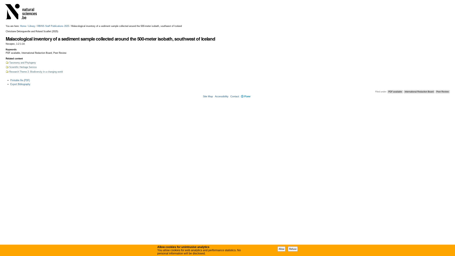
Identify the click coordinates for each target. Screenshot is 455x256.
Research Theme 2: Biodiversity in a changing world (36, 71)
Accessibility (221, 96)
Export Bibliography (20, 84)
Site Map (208, 96)
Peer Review (442, 91)
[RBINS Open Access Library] (23, 12)
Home (23, 26)
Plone (246, 96)
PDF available (395, 91)
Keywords (11, 49)
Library (31, 26)
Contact (234, 96)
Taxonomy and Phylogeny (22, 62)
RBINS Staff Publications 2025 (53, 26)
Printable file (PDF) (20, 80)
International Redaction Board (419, 91)
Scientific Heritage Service (23, 67)
